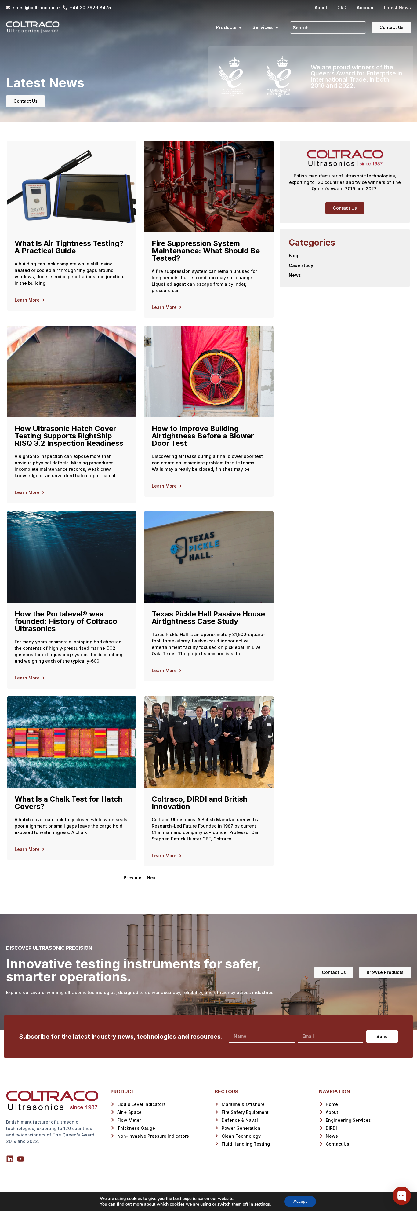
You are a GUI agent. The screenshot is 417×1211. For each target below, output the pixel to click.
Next (152, 877)
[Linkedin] (10, 1159)
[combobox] (328, 27)
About (321, 7)
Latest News (397, 7)
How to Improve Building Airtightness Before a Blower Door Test (203, 436)
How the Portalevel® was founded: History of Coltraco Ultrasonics (66, 621)
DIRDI (342, 7)
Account (366, 7)
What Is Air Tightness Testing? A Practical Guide (69, 247)
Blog (293, 255)
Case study (301, 265)
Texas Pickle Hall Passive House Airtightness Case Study (208, 617)
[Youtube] (20, 1159)
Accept (300, 1201)
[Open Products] (240, 27)
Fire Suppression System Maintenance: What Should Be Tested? (206, 250)
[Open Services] (276, 27)
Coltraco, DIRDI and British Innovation (199, 803)
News (295, 275)
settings (262, 1204)
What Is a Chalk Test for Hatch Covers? (68, 803)
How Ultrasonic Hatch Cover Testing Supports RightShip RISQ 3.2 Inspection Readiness (69, 436)
